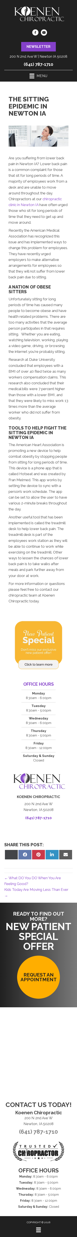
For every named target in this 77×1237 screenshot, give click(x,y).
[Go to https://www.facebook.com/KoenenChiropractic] (35, 33)
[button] (38, 46)
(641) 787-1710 (38, 64)
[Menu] (38, 1230)
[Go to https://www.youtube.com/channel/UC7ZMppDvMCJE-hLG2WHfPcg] (44, 33)
